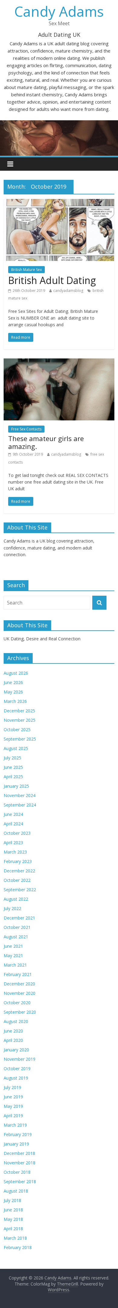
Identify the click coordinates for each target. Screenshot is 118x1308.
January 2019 (16, 1144)
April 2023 (13, 842)
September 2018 (20, 1181)
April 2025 (13, 776)
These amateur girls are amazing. (46, 442)
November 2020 (19, 993)
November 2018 (19, 1163)
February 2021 (18, 974)
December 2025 (19, 711)
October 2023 (17, 833)
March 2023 (15, 852)
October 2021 (17, 927)
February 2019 (18, 1134)
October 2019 (17, 1068)
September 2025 (20, 739)
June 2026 (13, 682)
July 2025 (12, 758)
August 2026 (16, 673)
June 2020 (13, 1031)
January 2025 (16, 786)
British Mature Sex (26, 269)
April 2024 (13, 824)
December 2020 (19, 984)
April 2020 (13, 1040)
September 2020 (20, 1012)
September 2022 (20, 889)
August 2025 (16, 748)
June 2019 (13, 1097)
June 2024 (13, 814)
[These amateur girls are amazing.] (59, 362)
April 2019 (13, 1115)
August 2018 (16, 1191)
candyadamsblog (68, 290)
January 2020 (16, 1050)
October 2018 (17, 1172)
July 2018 (12, 1200)
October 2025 (17, 729)
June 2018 (13, 1210)
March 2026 (15, 701)
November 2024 (19, 795)
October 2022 (17, 880)
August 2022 (16, 899)
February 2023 (18, 861)
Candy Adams (59, 11)
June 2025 (13, 767)
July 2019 (12, 1087)
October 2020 (17, 1002)
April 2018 (13, 1228)
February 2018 (18, 1247)
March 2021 (15, 965)
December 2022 (19, 871)
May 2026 (13, 692)
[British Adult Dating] (59, 202)
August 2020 (16, 1021)
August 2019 (16, 1078)
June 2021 (13, 946)
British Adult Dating (52, 280)
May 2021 (13, 955)
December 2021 (19, 918)
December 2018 (19, 1153)
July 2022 (12, 908)
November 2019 (19, 1059)
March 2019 (15, 1125)
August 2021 (16, 937)
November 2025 (19, 720)
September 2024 (20, 805)
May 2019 (13, 1106)
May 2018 (13, 1219)
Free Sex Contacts (26, 429)
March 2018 (15, 1238)
